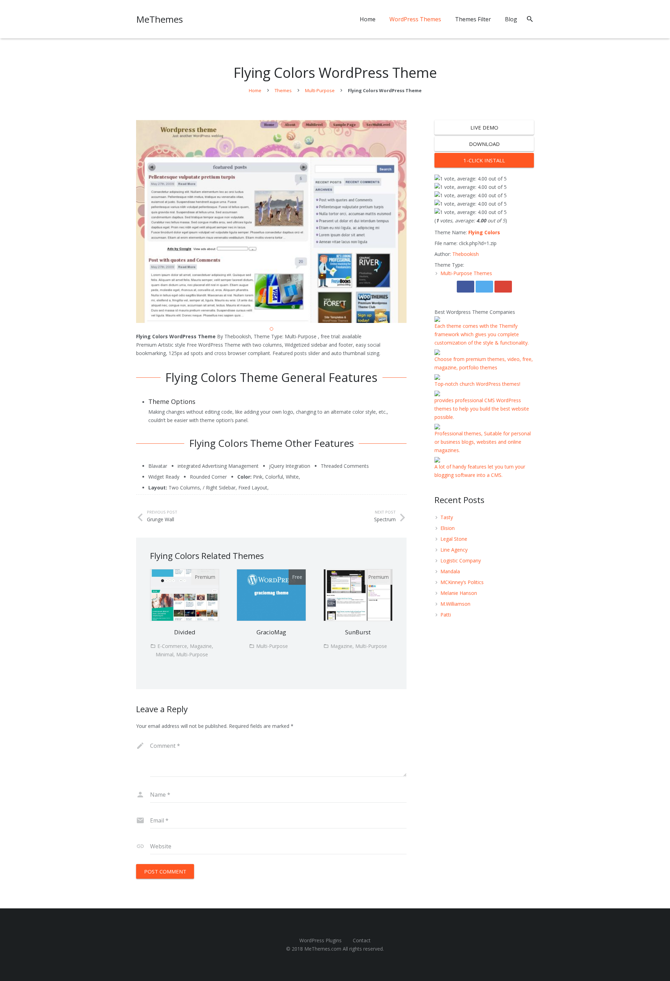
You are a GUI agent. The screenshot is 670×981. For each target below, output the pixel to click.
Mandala (450, 571)
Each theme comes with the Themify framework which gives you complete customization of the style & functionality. (481, 334)
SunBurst (358, 632)
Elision (447, 528)
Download (484, 143)
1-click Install (484, 160)
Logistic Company (460, 560)
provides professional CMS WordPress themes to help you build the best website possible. (481, 408)
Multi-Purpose (320, 90)
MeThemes (159, 19)
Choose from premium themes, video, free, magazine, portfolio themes (483, 363)
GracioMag (271, 632)
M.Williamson (455, 603)
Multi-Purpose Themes (466, 273)
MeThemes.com (322, 948)
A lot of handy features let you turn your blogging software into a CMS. (479, 470)
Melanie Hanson (458, 593)
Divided (184, 632)
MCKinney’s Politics (462, 582)
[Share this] (465, 287)
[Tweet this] (484, 287)
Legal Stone (453, 539)
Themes (283, 90)
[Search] (530, 19)
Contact (362, 940)
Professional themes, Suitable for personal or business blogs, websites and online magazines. (482, 441)
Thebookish (465, 254)
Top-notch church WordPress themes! (477, 384)
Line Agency (454, 549)
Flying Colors (484, 232)
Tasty (446, 517)
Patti (445, 614)
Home (255, 90)
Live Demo (484, 127)
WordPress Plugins (320, 940)
